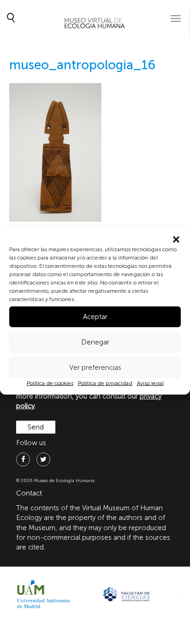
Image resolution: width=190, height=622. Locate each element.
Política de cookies (50, 383)
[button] (176, 239)
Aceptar (95, 317)
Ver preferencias (95, 367)
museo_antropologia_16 (82, 64)
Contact (29, 493)
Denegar (95, 342)
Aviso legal (150, 383)
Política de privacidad (105, 383)
